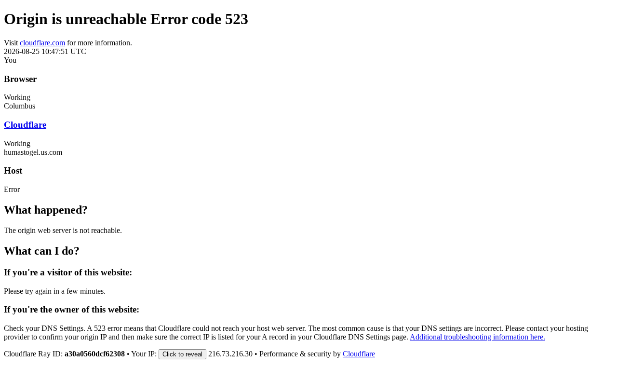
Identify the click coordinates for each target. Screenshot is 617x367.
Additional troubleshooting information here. (477, 337)
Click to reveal (182, 354)
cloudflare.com (42, 43)
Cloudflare (25, 125)
